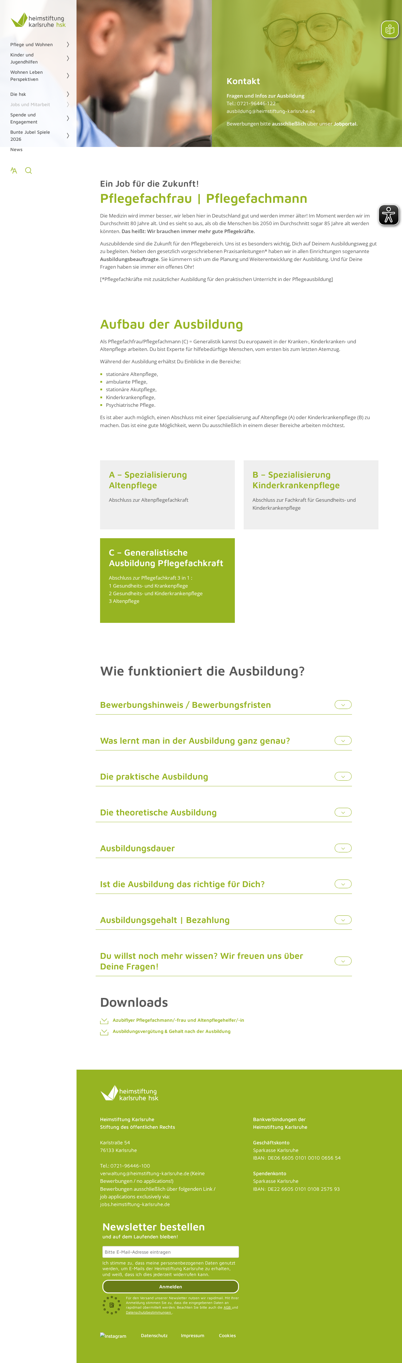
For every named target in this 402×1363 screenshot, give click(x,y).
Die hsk (18, 94)
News (16, 149)
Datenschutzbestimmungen (149, 1312)
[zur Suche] (28, 170)
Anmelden (170, 1286)
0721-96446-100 (130, 1166)
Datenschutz (154, 1335)
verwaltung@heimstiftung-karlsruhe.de (144, 1173)
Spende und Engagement (23, 118)
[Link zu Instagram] (113, 1335)
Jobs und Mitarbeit (30, 104)
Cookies (227, 1335)
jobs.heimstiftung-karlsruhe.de (135, 1204)
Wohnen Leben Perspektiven (26, 75)
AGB (228, 1307)
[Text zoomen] (14, 170)
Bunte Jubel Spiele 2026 (30, 135)
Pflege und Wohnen (31, 44)
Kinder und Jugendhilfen (24, 58)
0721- (244, 103)
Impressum (192, 1335)
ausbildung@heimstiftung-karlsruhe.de (271, 111)
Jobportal (345, 124)
